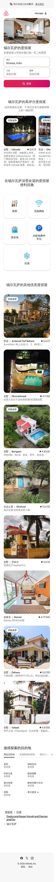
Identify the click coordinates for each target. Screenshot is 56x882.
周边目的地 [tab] (9, 754)
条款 (30, 866)
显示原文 (39, 4)
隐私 (23, 866)
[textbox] (15, 74)
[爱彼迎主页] (6, 13)
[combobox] (26, 63)
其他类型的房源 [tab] (27, 754)
